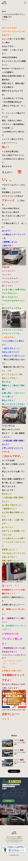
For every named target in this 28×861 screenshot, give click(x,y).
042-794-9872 (11, 840)
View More (14, 771)
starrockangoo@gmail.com (15, 841)
